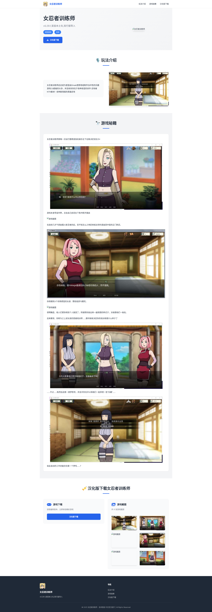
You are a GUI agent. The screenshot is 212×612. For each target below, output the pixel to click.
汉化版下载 (164, 4)
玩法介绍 (142, 4)
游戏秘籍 (152, 4)
